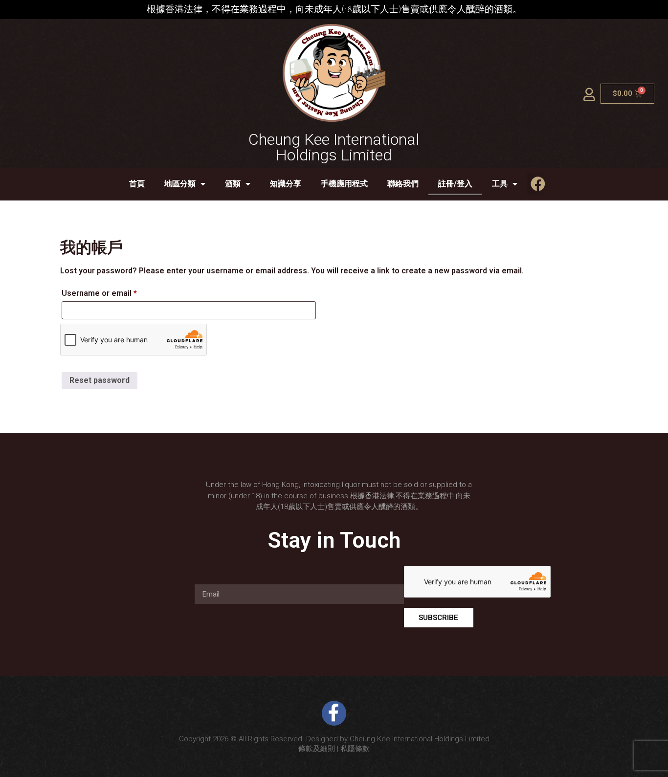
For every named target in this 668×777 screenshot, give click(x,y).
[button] (538, 184)
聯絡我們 (403, 183)
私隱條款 (355, 748)
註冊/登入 (455, 183)
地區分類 (180, 183)
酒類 (233, 183)
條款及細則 (316, 748)
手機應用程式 (344, 183)
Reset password (99, 380)
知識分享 (285, 183)
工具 (500, 183)
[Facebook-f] (334, 713)
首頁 (137, 183)
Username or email (115, 292)
